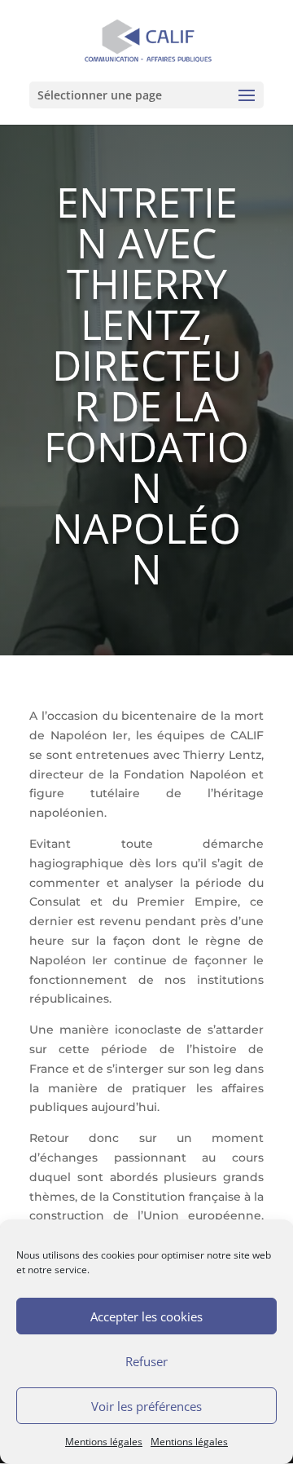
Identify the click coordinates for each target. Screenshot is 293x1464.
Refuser (146, 1361)
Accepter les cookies (146, 1316)
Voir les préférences (146, 1406)
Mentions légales (103, 1442)
